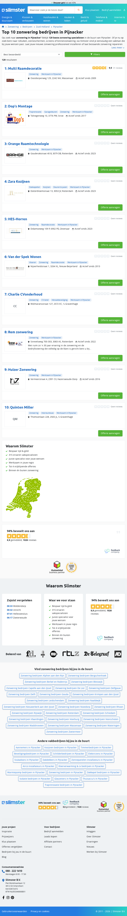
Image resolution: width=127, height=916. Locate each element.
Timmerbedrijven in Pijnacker (96, 747)
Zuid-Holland (43, 26)
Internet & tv (119, 19)
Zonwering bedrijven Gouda (53, 694)
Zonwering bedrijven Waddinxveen (25, 725)
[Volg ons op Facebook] (3, 897)
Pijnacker (58, 26)
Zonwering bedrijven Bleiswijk (86, 681)
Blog (4, 856)
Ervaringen (92, 841)
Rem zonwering (20, 332)
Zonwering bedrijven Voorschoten (100, 719)
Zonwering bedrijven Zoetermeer (63, 731)
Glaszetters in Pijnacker (66, 778)
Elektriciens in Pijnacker (100, 753)
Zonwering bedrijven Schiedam (99, 712)
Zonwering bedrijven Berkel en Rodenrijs (46, 681)
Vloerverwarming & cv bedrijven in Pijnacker (81, 766)
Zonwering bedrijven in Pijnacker (66, 772)
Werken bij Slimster (97, 851)
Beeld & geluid (85, 19)
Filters (96, 54)
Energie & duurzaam (7, 19)
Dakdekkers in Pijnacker (55, 759)
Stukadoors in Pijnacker (26, 759)
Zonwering (13, 26)
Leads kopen (50, 836)
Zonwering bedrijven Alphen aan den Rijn (42, 675)
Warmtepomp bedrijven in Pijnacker (26, 772)
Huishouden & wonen (50, 19)
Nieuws (90, 846)
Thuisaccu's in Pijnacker (95, 778)
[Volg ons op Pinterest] (12, 897)
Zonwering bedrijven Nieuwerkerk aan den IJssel (29, 706)
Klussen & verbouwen (28, 19)
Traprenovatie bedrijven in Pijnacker (63, 784)
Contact (48, 846)
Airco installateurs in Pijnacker (38, 766)
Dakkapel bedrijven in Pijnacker (103, 772)
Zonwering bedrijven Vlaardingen (26, 719)
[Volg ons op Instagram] (8, 897)
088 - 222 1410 (14, 871)
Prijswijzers (8, 836)
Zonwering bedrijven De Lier (70, 688)
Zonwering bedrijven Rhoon (108, 706)
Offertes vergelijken (12, 846)
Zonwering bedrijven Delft (21, 694)
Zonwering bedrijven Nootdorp (74, 706)
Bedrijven (27, 26)
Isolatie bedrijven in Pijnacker (35, 778)
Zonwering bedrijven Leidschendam (45, 700)
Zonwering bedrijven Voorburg (63, 719)
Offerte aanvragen (110, 94)
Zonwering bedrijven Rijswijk (27, 712)
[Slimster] (4, 27)
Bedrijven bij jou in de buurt (16, 851)
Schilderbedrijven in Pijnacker (68, 753)
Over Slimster (94, 836)
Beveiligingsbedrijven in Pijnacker (31, 753)
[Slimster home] (13, 9)
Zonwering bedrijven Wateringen (102, 725)
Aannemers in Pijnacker (28, 747)
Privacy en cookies (40, 911)
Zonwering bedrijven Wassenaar (64, 725)
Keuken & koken (69, 19)
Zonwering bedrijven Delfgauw (105, 688)
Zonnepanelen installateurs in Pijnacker (92, 759)
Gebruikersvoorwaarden (14, 911)
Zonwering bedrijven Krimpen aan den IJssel (95, 694)
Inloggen (91, 831)
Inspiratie (7, 831)
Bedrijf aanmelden (111, 10)
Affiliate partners (53, 841)
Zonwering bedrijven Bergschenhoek (87, 675)
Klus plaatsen (92, 10)
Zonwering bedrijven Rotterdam (62, 712)
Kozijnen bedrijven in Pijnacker (60, 747)
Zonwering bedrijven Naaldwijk (84, 700)
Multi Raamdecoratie (25, 68)
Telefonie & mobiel (101, 19)
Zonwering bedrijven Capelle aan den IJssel (28, 688)
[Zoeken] (79, 10)
